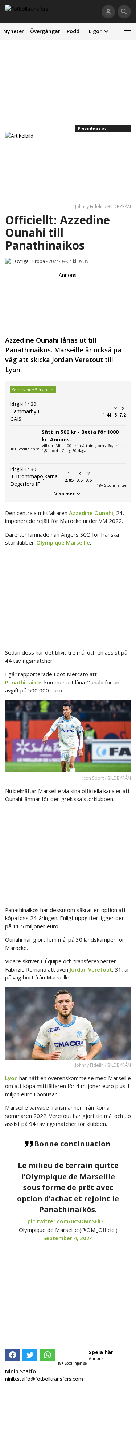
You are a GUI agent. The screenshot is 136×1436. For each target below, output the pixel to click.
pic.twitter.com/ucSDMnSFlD (65, 1221)
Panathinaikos (24, 682)
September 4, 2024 (68, 1238)
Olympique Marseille (63, 542)
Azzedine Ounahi (91, 512)
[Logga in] (108, 11)
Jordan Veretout (91, 969)
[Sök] (124, 11)
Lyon (11, 1078)
